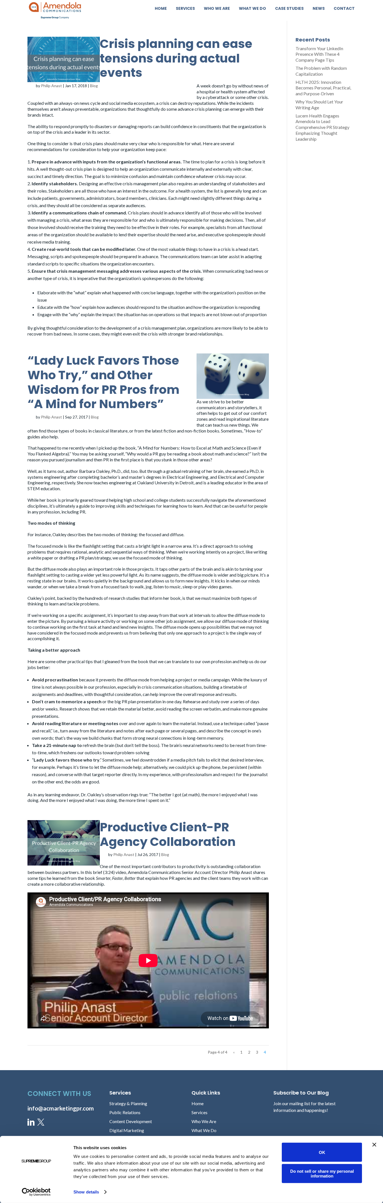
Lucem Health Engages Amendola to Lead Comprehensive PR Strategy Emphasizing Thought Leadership (322, 127)
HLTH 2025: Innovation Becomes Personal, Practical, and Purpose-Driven (323, 87)
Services (185, 8)
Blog (94, 85)
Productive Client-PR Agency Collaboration (168, 834)
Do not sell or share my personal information (322, 1173)
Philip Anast (51, 85)
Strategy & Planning (128, 1103)
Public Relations (124, 1112)
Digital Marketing (126, 1130)
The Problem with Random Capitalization (321, 71)
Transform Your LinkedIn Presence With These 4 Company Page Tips (319, 54)
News (319, 8)
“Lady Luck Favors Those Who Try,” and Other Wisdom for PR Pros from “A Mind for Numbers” (103, 382)
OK (322, 1152)
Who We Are (217, 8)
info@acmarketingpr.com (60, 1108)
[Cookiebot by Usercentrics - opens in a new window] (36, 1192)
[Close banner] (374, 1145)
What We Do (252, 8)
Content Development (130, 1121)
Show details (86, 1192)
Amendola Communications (154, 872)
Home (161, 8)
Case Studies (289, 8)
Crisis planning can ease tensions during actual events (176, 58)
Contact (344, 8)
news (259, 85)
